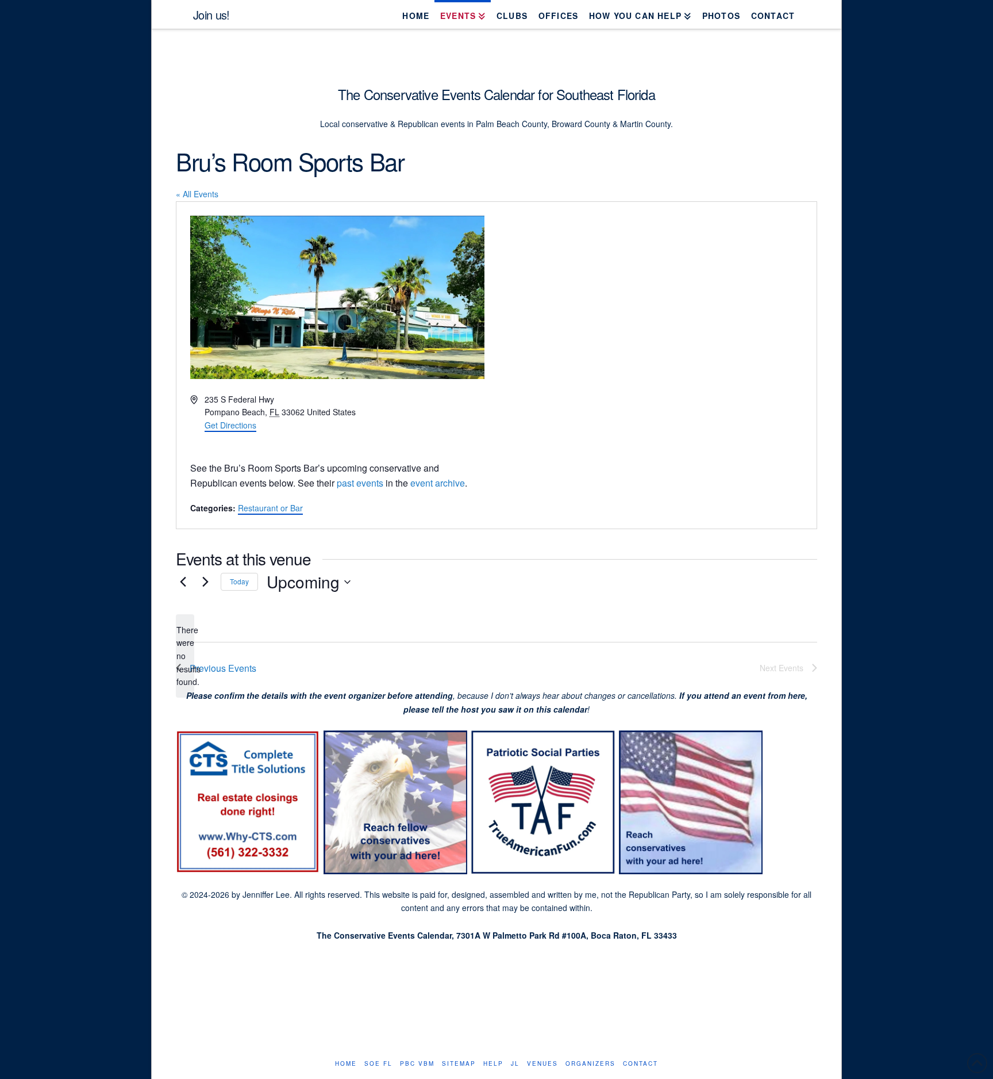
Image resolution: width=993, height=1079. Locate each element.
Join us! (211, 15)
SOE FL (378, 1063)
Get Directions (230, 425)
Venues (542, 1063)
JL (515, 1063)
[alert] (185, 656)
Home (346, 1063)
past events (360, 482)
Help (493, 1063)
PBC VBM (417, 1063)
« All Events (197, 194)
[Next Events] (205, 582)
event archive (437, 482)
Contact (640, 1063)
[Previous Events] (183, 582)
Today (239, 581)
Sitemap (459, 1063)
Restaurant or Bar (270, 508)
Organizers (590, 1063)
